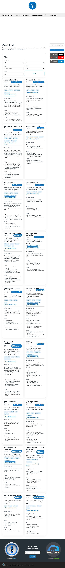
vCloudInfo (13, 565)
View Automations (10, 94)
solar (28, 508)
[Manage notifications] (3, 564)
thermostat (7, 356)
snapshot (7, 195)
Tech (17, 15)
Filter (34, 73)
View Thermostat (15, 346)
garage (6, 300)
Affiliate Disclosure (29, 565)
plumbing (29, 415)
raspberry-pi (35, 459)
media (10, 505)
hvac (13, 356)
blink (11, 193)
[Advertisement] (32, 29)
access (36, 136)
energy (28, 505)
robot (40, 191)
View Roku (18, 497)
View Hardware (40, 452)
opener (15, 300)
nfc (27, 352)
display (32, 90)
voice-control (30, 302)
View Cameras (17, 184)
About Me (26, 15)
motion (16, 193)
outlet (11, 243)
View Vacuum (40, 184)
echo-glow (7, 92)
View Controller (39, 237)
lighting (10, 90)
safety (6, 302)
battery (33, 505)
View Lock (40, 128)
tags (31, 352)
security (41, 136)
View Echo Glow (16, 82)
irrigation (7, 458)
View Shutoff (40, 404)
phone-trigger (30, 354)
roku (6, 505)
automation (7, 460)
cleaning (35, 191)
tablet (6, 138)
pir (16, 411)
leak (32, 413)
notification (17, 90)
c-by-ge (38, 300)
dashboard (7, 140)
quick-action (37, 352)
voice (28, 90)
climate (17, 356)
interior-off (37, 302)
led (27, 245)
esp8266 (12, 411)
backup (39, 505)
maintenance (8, 359)
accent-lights (7, 246)
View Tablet (17, 130)
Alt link (5, 144)
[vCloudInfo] (32, 7)
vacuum (29, 191)
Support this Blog (38, 15)
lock (28, 136)
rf (12, 246)
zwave (28, 459)
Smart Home (7, 15)
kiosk (10, 138)
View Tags (40, 343)
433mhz (6, 243)
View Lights (40, 290)
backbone (29, 461)
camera (15, 138)
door (37, 90)
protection (37, 413)
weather (17, 458)
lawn (12, 458)
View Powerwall (39, 497)
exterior (37, 245)
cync (33, 300)
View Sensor (17, 404)
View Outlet (17, 235)
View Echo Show (39, 82)
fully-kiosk (13, 140)
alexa (6, 90)
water (28, 413)
